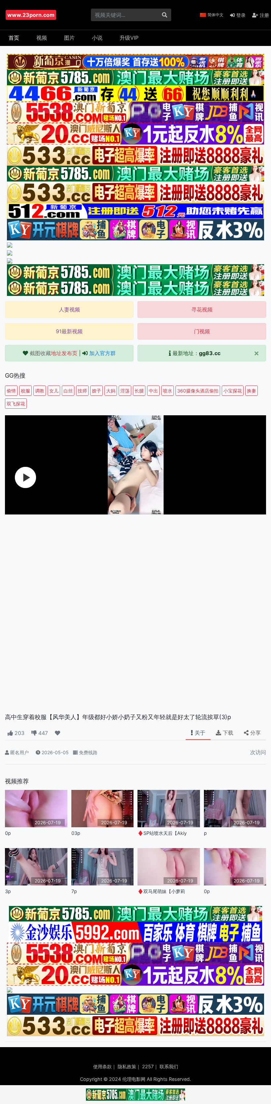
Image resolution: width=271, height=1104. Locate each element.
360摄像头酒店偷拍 (197, 390)
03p (75, 833)
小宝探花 (232, 390)
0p (8, 833)
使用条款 (102, 1066)
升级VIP (129, 37)
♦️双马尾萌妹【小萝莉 (161, 891)
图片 (69, 37)
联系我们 (169, 1066)
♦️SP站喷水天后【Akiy (162, 833)
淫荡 (125, 390)
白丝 (68, 390)
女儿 (53, 390)
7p (74, 891)
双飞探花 (16, 403)
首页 (14, 37)
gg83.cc (209, 353)
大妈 (110, 390)
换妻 (251, 390)
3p (8, 891)
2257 (148, 1066)
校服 (25, 390)
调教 (39, 390)
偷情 (11, 390)
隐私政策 (127, 1066)
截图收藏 (53, 353)
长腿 (139, 390)
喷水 (167, 390)
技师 (82, 390)
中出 (153, 390)
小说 (97, 37)
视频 (41, 37)
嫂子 (96, 390)
